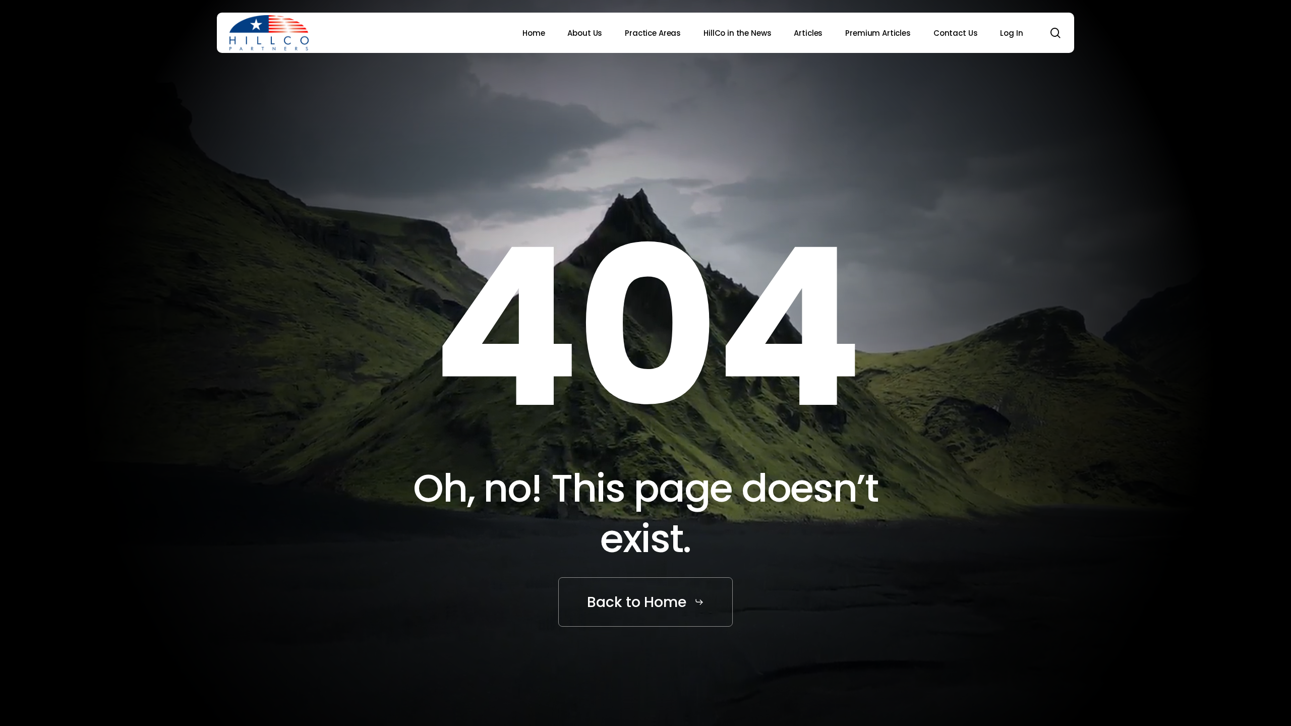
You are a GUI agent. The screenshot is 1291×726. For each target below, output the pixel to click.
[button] (645, 602)
